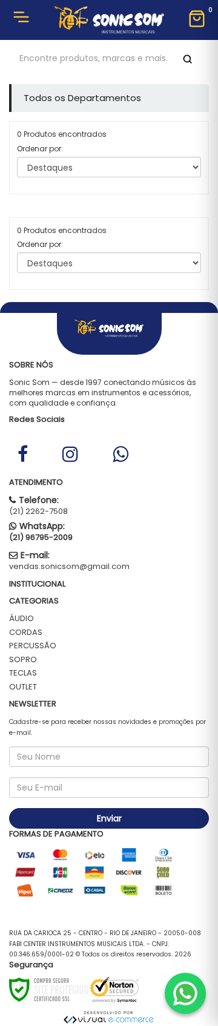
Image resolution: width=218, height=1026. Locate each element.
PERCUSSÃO (32, 645)
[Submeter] (185, 59)
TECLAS (23, 673)
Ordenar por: (40, 148)
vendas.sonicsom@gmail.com (69, 566)
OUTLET (23, 686)
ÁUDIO (21, 618)
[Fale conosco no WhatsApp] (185, 993)
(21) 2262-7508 (38, 511)
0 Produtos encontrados (62, 134)
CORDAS (25, 632)
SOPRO (23, 659)
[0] (197, 20)
